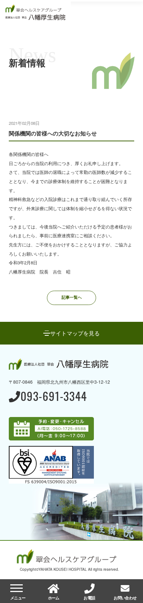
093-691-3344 (54, 397)
